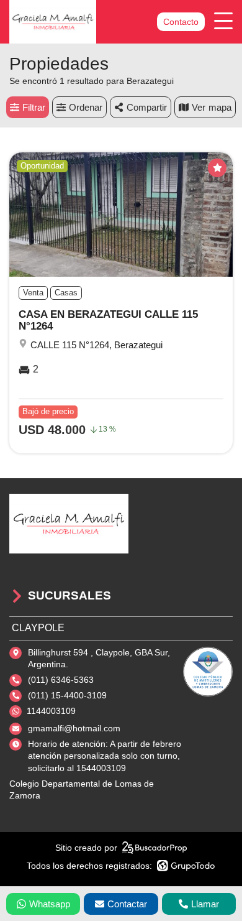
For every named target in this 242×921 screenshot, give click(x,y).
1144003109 (51, 711)
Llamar (205, 904)
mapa (219, 107)
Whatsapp (49, 904)
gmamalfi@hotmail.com (74, 728)
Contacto (181, 22)
